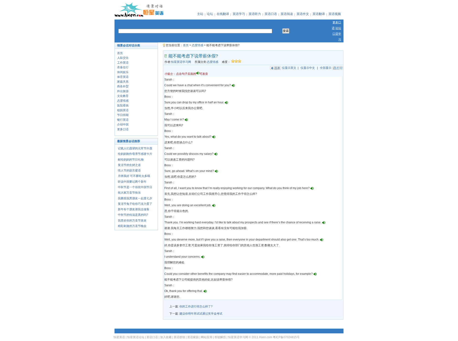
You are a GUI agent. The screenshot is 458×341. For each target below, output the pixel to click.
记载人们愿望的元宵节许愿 (135, 148)
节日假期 (123, 115)
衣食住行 (123, 67)
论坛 (210, 14)
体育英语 (123, 77)
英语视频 (334, 14)
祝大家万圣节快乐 (129, 192)
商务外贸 (123, 86)
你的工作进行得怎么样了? (196, 306)
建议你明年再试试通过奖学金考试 (200, 313)
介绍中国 (123, 124)
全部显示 (325, 68)
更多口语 (123, 129)
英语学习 (239, 14)
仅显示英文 (289, 68)
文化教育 (123, 96)
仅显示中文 (308, 68)
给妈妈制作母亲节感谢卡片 (135, 153)
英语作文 (303, 14)
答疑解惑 (220, 337)
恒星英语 (119, 337)
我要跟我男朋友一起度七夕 (135, 198)
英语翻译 (318, 14)
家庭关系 (123, 81)
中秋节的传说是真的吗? (133, 214)
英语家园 (193, 337)
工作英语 (123, 62)
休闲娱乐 (123, 72)
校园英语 (123, 110)
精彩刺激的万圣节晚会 (132, 226)
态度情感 (123, 100)
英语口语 (271, 14)
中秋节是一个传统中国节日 (135, 187)
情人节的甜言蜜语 (129, 170)
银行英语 (123, 119)
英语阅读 (287, 14)
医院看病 (123, 105)
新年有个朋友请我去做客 (133, 209)
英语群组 (179, 337)
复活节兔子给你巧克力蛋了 (135, 204)
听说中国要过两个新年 (132, 181)
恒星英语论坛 (135, 337)
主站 (200, 14)
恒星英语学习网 (181, 62)
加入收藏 (166, 337)
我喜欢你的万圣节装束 (132, 220)
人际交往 (123, 58)
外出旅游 (123, 91)
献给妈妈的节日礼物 (131, 159)
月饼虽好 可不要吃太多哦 (134, 176)
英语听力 (255, 14)
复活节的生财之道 (129, 165)
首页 (120, 53)
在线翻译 (223, 14)
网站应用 (206, 337)
